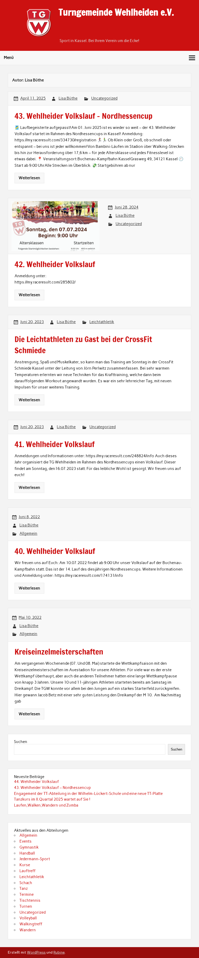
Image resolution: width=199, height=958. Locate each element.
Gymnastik (29, 847)
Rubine (59, 952)
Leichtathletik (101, 322)
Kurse (24, 865)
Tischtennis (29, 900)
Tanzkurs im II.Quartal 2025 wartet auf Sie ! (52, 799)
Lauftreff (27, 871)
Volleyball (28, 918)
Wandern (27, 930)
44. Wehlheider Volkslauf (36, 781)
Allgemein (28, 533)
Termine (26, 894)
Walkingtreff (30, 924)
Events (25, 841)
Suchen (20, 741)
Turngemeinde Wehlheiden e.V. (116, 12)
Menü (9, 57)
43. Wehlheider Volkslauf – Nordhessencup (52, 787)
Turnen (25, 906)
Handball (27, 853)
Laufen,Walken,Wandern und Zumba (46, 805)
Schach (25, 882)
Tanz (23, 888)
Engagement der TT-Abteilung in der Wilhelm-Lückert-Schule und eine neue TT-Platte (88, 793)
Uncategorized (104, 98)
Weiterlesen (29, 178)
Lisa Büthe (68, 98)
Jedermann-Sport (34, 859)
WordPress (36, 952)
